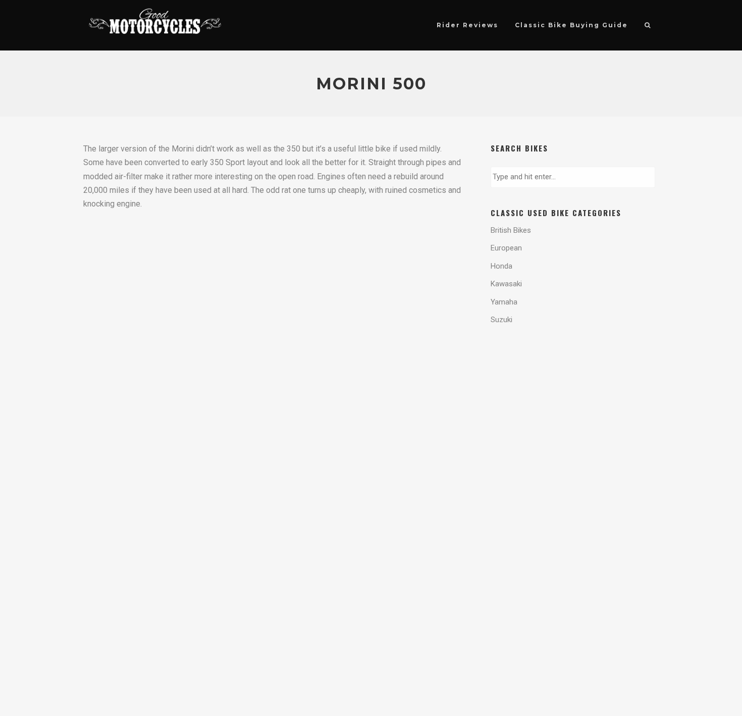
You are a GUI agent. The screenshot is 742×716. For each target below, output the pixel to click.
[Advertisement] (571, 375)
